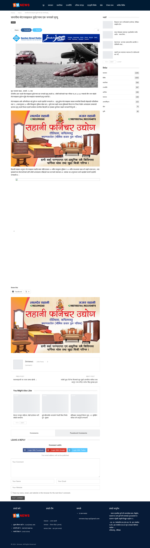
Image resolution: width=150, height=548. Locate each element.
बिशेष (104, 78)
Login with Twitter (79, 450)
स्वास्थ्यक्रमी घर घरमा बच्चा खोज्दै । (25, 380)
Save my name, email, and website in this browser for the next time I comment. (42, 493)
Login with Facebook (36, 450)
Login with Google (58, 450)
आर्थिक (105, 92)
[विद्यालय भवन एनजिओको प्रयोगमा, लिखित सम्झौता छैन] (108, 25)
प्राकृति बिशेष (91, 5)
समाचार (50, 5)
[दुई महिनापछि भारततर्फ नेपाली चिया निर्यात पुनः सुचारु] (55, 403)
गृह (43, 5)
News (13, 22)
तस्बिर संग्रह (79, 5)
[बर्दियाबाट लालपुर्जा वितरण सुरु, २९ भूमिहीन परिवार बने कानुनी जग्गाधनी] (84, 403)
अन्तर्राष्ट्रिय (106, 102)
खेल (101, 5)
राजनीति (69, 5)
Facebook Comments (78, 433)
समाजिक (59, 5)
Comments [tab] (34, 433)
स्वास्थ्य (105, 97)
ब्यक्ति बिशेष (121, 5)
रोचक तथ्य (109, 5)
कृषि (104, 111)
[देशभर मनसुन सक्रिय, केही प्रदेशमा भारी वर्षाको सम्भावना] (26, 403)
